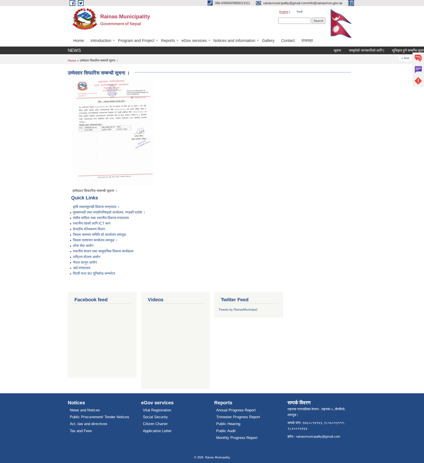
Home (78, 40)
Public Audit (226, 431)
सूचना (332, 50)
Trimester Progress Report (238, 417)
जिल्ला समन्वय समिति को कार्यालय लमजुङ (99, 234)
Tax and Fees (81, 431)
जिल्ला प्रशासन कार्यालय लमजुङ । (95, 240)
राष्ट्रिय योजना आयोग (86, 257)
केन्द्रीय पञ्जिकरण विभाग (89, 229)
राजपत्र (307, 40)
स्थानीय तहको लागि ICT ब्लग (91, 223)
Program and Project (136, 40)
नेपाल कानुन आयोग (85, 262)
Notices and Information (234, 40)
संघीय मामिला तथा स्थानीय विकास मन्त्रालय (101, 218)
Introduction (101, 40)
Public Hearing (228, 424)
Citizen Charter (155, 424)
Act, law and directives (88, 424)
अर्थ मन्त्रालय (81, 268)
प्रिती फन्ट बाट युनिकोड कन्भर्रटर (94, 273)
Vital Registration (157, 410)
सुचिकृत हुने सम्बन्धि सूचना (403, 50)
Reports (168, 40)
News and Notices (85, 410)
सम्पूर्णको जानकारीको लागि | (361, 50)
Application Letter (157, 431)
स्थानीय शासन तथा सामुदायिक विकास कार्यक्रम (103, 251)
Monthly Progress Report (236, 438)
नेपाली (300, 11)
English (283, 11)
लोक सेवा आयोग (83, 245)
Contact (288, 40)
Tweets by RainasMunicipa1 (238, 309)
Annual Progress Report (236, 410)
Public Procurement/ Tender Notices (99, 417)
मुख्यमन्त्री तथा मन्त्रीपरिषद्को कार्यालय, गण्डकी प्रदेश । (109, 212)
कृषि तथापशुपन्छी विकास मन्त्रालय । (96, 207)
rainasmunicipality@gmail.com (318, 436)
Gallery (268, 40)
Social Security (155, 417)
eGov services (194, 40)
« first (400, 58)
